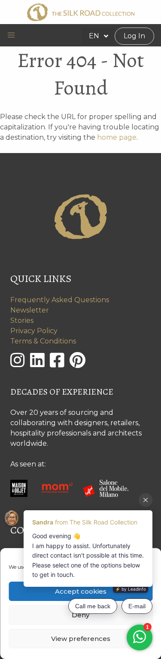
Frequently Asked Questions (59, 300)
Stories (21, 320)
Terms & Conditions (43, 341)
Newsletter (29, 310)
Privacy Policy (34, 331)
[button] (11, 35)
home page (117, 137)
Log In (134, 36)
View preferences (80, 638)
